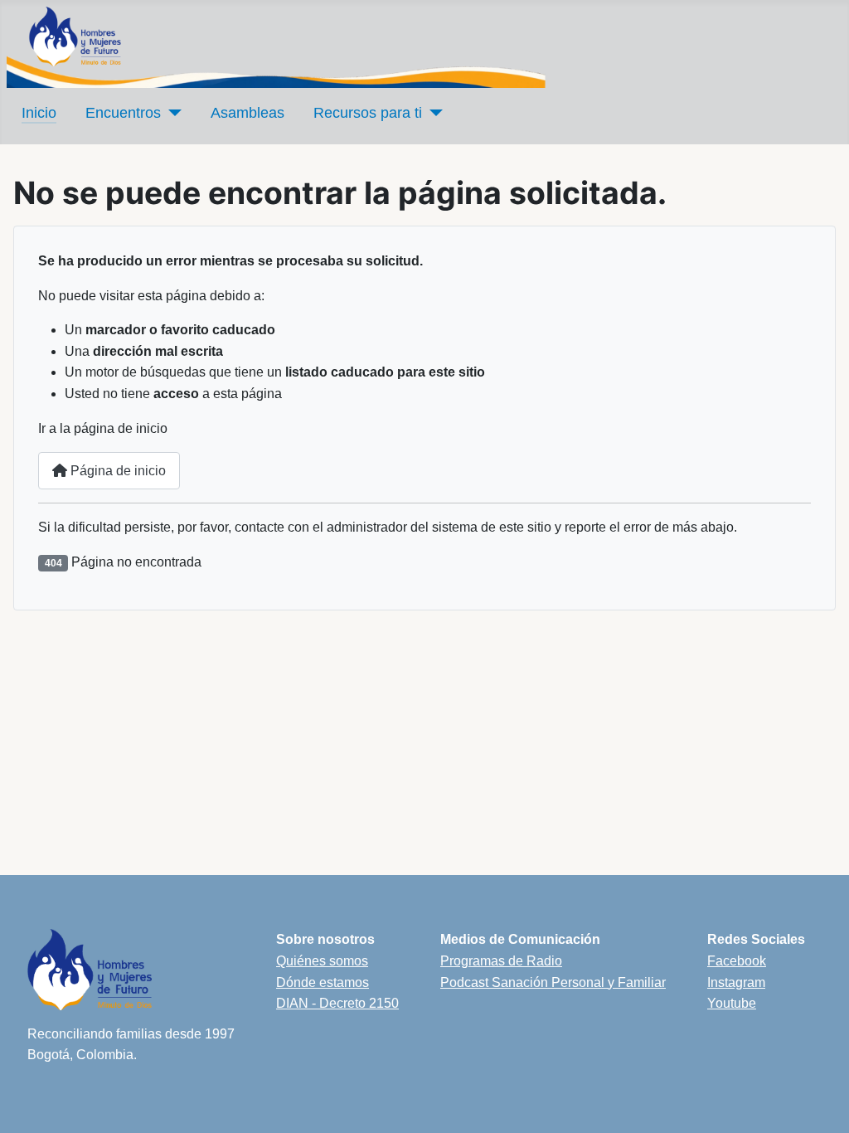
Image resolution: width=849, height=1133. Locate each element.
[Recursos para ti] (432, 112)
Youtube (731, 1003)
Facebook (736, 961)
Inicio (39, 113)
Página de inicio (116, 471)
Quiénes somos (322, 961)
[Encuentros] (171, 112)
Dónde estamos (322, 982)
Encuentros (123, 113)
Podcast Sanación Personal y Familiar (553, 982)
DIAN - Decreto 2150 (337, 1003)
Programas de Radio (501, 961)
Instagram (736, 982)
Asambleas (247, 113)
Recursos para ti (367, 113)
